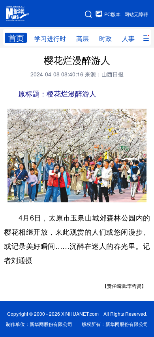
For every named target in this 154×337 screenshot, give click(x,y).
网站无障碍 (136, 14)
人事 (128, 38)
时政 (105, 38)
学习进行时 (50, 38)
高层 (82, 38)
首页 (16, 38)
